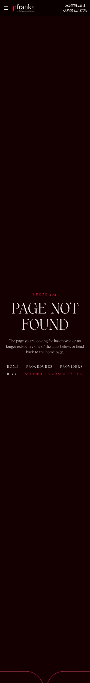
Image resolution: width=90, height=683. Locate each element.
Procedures (39, 366)
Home (13, 366)
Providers (71, 366)
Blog (12, 374)
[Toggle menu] (6, 8)
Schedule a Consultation (54, 374)
